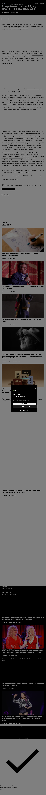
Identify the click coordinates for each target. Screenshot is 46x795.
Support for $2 (24, 403)
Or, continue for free (24, 410)
